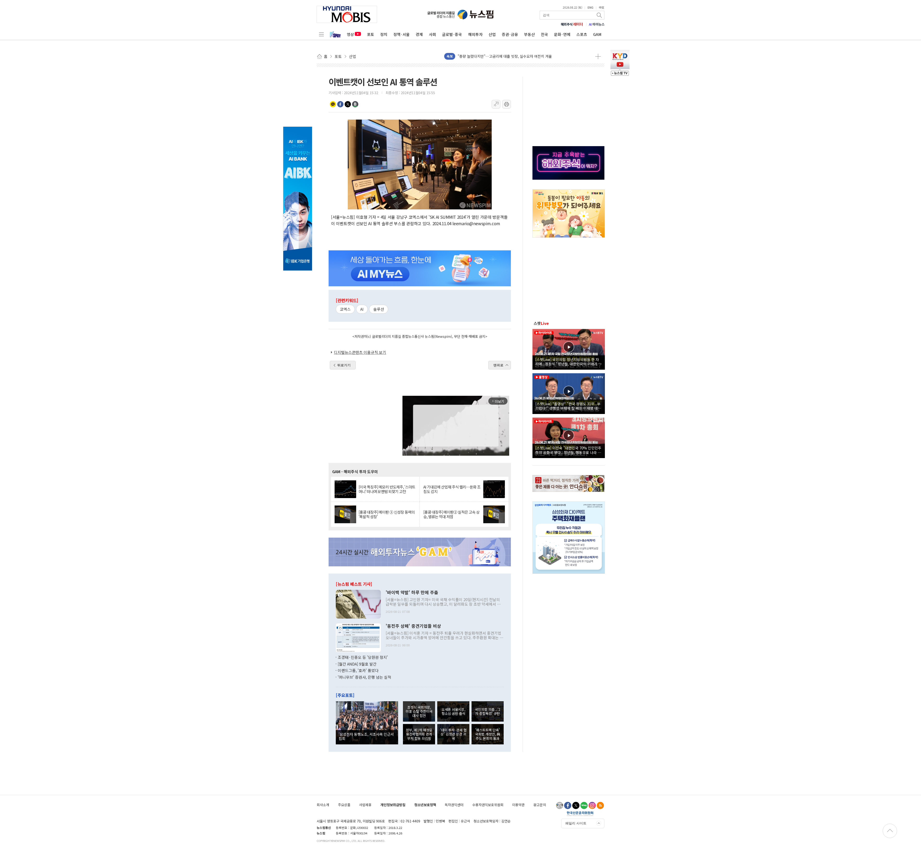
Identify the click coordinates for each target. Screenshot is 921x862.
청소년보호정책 (425, 804)
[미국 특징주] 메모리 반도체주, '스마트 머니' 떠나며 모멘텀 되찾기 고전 (387, 489)
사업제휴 (365, 804)
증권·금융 (510, 34)
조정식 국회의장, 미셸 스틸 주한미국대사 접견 (419, 711)
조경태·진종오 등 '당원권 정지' (363, 657)
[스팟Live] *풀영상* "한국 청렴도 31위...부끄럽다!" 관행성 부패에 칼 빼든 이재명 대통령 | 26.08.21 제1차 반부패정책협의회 (568, 406)
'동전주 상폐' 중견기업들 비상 (413, 626)
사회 (432, 34)
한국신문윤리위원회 (580, 813)
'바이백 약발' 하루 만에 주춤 (412, 592)
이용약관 (518, 804)
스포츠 (581, 34)
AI (362, 309)
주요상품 (344, 804)
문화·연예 (562, 34)
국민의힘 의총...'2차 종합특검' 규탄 (487, 711)
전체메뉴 (321, 34)
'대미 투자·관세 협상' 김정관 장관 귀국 (453, 734)
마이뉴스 (597, 24)
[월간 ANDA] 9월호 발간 (357, 664)
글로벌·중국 (452, 34)
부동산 (529, 34)
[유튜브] (559, 805)
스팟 (541, 323)
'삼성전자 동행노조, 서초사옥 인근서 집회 (366, 736)
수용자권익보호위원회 (487, 804)
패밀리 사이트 (575, 823)
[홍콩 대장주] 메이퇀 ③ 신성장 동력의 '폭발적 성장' (387, 514)
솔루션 (378, 309)
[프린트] (506, 104)
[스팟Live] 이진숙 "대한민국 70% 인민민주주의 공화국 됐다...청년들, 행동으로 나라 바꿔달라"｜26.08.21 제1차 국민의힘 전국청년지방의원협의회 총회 (568, 450)
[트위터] (575, 805)
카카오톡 (333, 104)
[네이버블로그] (584, 805)
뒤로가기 (344, 365)
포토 (370, 34)
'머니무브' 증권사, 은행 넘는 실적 (364, 677)
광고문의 (539, 804)
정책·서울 (401, 34)
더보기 (598, 56)
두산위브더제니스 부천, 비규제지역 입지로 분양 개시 (497, 56)
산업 (492, 34)
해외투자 (475, 34)
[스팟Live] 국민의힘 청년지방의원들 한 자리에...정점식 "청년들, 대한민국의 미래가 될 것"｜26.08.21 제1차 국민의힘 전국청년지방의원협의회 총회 (568, 361)
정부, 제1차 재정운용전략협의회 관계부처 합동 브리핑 (419, 734)
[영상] (568, 348)
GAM (597, 34)
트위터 (348, 104)
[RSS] (600, 805)
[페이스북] (567, 805)
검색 (599, 15)
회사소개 (323, 804)
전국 (544, 34)
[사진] (358, 604)
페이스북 (340, 104)
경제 (419, 34)
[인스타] (592, 805)
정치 (383, 34)
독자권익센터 (454, 804)
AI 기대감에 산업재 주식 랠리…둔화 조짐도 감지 (451, 489)
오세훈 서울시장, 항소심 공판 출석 (453, 711)
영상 (350, 34)
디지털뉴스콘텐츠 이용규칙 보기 (360, 352)
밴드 (355, 104)
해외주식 (572, 24)
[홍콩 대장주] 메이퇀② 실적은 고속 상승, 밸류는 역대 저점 (451, 514)
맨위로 (498, 365)
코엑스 (345, 309)
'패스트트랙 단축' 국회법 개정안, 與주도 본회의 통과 (487, 734)
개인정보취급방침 (392, 804)
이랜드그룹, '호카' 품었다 (358, 670)
